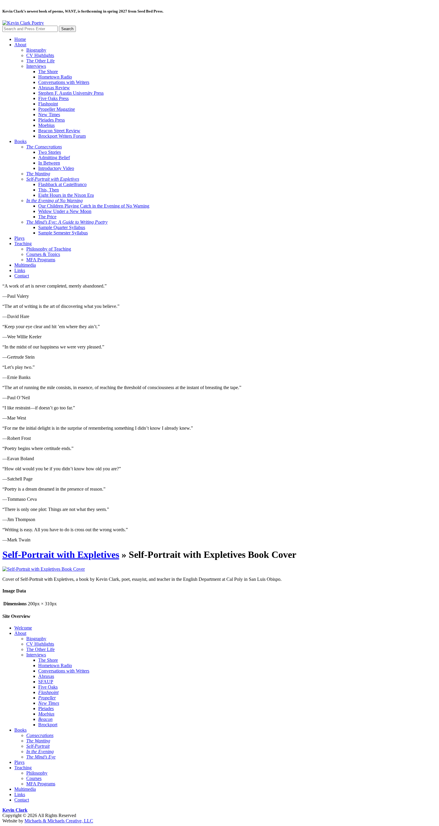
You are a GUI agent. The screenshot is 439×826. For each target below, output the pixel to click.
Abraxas (46, 676)
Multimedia (25, 265)
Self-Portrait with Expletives (60, 554)
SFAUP (45, 681)
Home (20, 39)
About (20, 44)
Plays (19, 238)
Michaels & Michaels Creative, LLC (58, 820)
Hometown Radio (55, 76)
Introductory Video (56, 168)
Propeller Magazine (56, 109)
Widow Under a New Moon (64, 211)
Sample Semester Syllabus (63, 232)
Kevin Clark (14, 810)
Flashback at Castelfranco (62, 184)
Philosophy (36, 773)
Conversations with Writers (63, 82)
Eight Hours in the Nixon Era (66, 195)
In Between (49, 162)
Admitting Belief (54, 157)
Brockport (47, 724)
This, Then (48, 189)
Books (20, 141)
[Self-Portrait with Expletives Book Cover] (43, 569)
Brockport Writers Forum (62, 136)
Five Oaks (48, 687)
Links (19, 270)
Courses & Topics (43, 254)
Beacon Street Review (59, 130)
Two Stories (49, 152)
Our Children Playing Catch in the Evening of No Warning (93, 205)
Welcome (23, 627)
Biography (36, 50)
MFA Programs (40, 259)
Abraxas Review (54, 87)
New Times (49, 114)
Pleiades (46, 708)
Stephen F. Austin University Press (71, 93)
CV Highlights (40, 55)
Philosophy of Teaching (48, 248)
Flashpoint (48, 103)
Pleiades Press (51, 119)
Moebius (46, 125)
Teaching (23, 243)
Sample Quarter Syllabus (61, 227)
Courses (34, 778)
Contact (21, 275)
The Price (47, 216)
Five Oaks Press (53, 98)
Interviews (36, 66)
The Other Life (40, 60)
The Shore (48, 71)
